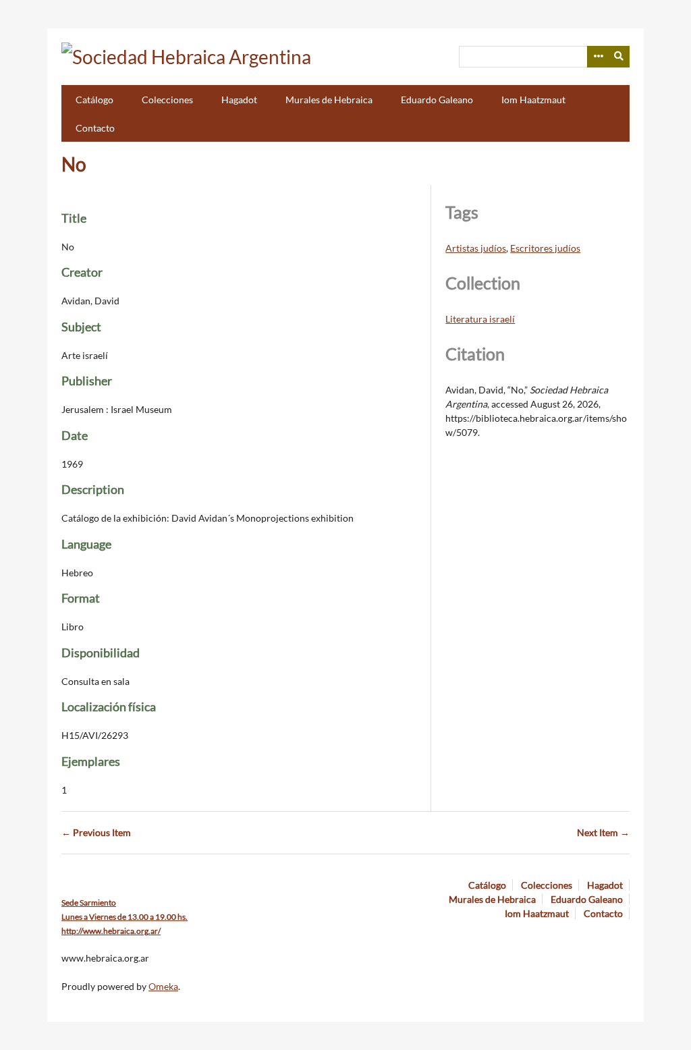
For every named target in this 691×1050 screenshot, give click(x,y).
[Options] (598, 56)
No (73, 164)
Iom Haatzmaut (533, 99)
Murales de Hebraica (328, 99)
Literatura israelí (480, 319)
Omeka (163, 986)
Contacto (95, 128)
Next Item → (603, 832)
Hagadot (239, 99)
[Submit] (619, 56)
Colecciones (167, 99)
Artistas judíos (475, 248)
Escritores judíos (545, 248)
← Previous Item (96, 832)
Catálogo (94, 99)
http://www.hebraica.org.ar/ (111, 931)
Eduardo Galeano (437, 99)
